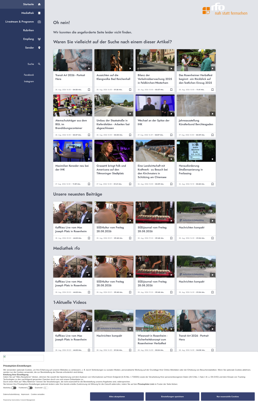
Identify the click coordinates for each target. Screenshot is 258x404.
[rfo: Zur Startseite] (225, 9)
